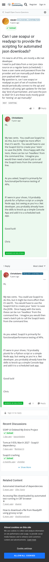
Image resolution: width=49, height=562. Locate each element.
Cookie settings (24, 548)
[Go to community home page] (15, 4)
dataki (13, 20)
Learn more (31, 540)
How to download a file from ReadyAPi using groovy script (22, 511)
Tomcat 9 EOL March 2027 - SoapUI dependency (21, 444)
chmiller (21, 462)
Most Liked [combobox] (39, 266)
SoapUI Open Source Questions (17, 12)
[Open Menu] (45, 12)
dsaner (18, 504)
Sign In (42, 4)
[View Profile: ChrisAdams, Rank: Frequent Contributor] (6, 275)
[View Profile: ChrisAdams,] (7, 119)
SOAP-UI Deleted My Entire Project (20, 429)
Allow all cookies (24, 556)
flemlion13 (19, 449)
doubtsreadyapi (22, 516)
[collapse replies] (24, 271)
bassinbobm (19, 436)
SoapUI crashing (11, 455)
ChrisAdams (17, 118)
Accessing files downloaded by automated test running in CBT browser (24, 497)
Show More (26, 467)
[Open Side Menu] (4, 4)
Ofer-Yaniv (20, 489)
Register (33, 4)
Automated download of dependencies (23, 486)
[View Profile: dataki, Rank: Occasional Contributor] (5, 21)
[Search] (25, 4)
